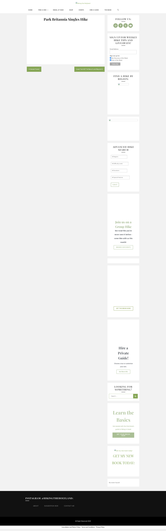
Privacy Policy (100, 527)
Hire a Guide (94, 10)
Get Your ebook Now (123, 435)
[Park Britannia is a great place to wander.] (91, 32)
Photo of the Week (116, 60)
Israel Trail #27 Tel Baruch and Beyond (88, 69)
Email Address (114, 49)
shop (71, 10)
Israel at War (58, 10)
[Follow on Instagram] (115, 25)
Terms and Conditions (88, 527)
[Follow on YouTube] (130, 25)
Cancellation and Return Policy (71, 527)
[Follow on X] (125, 25)
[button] (118, 10)
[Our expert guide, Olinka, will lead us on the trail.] (66, 32)
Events (81, 10)
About (35, 506)
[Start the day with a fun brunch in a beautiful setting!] (41, 33)
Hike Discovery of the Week (119, 58)
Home (30, 10)
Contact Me (69, 506)
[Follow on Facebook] (120, 25)
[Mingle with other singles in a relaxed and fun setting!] (91, 51)
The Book (108, 10)
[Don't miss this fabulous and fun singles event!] (41, 51)
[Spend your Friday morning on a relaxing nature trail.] (66, 51)
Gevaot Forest (34, 69)
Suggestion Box (51, 506)
